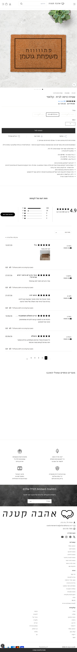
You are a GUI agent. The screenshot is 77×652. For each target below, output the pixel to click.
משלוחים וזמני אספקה (69, 586)
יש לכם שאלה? (12, 136)
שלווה (73, 614)
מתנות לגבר (72, 549)
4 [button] (34, 358)
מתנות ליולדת (71, 555)
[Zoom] (74, 85)
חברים (35, 623)
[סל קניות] (6, 4)
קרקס (35, 611)
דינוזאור (73, 626)
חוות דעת (37, 136)
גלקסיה (35, 620)
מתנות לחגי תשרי (70, 560)
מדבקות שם (72, 566)
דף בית (73, 93)
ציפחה (73, 620)
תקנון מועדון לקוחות (69, 594)
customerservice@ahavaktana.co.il (59, 525)
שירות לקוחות (71, 577)
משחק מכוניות (33, 626)
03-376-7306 (67, 528)
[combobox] (33, 4)
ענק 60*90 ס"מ (39, 114)
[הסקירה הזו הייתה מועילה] (10, 267)
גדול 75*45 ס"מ (52, 114)
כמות (73, 120)
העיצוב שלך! (71, 546)
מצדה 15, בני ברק (66, 522)
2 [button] (42, 358)
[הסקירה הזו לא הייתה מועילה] (7, 267)
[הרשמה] (30, 501)
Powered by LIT (43, 647)
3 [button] (38, 358)
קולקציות (66, 93)
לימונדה (35, 614)
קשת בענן (72, 632)
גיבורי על (35, 617)
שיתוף (61, 136)
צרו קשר (73, 574)
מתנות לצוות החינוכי (69, 557)
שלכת (35, 632)
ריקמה (73, 634)
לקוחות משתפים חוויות (68, 603)
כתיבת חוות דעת (8, 214)
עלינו (74, 597)
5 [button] (31, 358)
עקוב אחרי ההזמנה (70, 580)
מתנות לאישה (71, 552)
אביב (74, 611)
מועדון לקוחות (71, 592)
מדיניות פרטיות (71, 583)
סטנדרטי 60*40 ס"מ (68, 114)
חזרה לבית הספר (70, 563)
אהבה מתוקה (71, 617)
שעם (74, 637)
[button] (38, 650)
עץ (36, 634)
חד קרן (73, 623)
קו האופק (34, 629)
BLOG (73, 600)
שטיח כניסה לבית (57, 93)
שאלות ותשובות (70, 589)
